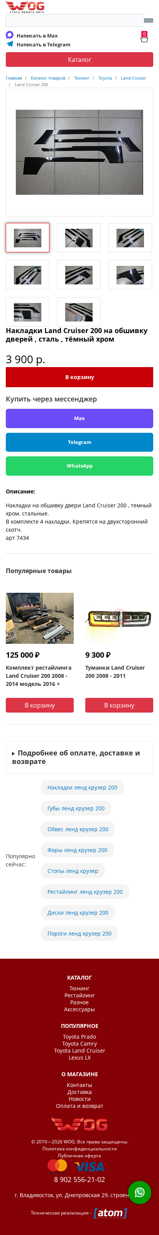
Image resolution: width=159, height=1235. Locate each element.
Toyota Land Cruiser (79, 1050)
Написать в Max (37, 35)
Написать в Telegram (44, 44)
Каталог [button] (79, 59)
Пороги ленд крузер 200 (79, 933)
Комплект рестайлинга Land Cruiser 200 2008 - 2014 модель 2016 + (38, 675)
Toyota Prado (79, 1036)
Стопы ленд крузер (72, 870)
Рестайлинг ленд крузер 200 (85, 891)
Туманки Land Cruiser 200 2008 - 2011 (115, 671)
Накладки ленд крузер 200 (82, 787)
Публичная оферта (79, 1155)
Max (79, 418)
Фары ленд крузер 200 (77, 850)
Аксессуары (79, 1009)
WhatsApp (80, 465)
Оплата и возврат (79, 1105)
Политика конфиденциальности (79, 1148)
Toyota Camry (79, 1043)
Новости (80, 1099)
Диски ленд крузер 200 (77, 912)
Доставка (80, 1092)
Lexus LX (80, 1057)
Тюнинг (79, 988)
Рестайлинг (79, 995)
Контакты (79, 1085)
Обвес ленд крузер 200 (77, 829)
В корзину (79, 377)
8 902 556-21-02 (79, 1179)
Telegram (79, 442)
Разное (79, 1002)
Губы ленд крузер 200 (76, 808)
